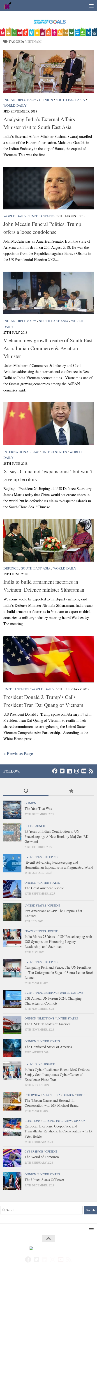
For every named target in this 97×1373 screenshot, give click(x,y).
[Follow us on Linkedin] (69, 771)
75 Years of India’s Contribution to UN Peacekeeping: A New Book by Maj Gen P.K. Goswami (57, 836)
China (55, 1095)
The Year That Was (38, 808)
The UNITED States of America (47, 1024)
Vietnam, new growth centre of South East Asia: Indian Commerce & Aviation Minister (47, 348)
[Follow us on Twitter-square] (62, 771)
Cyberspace (45, 1064)
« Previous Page (18, 753)
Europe (48, 1121)
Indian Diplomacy (19, 99)
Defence (10, 568)
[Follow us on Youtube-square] (83, 771)
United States (42, 216)
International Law (21, 452)
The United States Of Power (44, 1179)
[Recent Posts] (25, 791)
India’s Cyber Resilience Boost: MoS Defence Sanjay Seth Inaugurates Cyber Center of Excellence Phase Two (57, 1074)
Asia (46, 1095)
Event (29, 857)
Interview (32, 1095)
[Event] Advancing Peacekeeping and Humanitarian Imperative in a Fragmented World (59, 864)
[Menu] (91, 5)
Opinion (46, 99)
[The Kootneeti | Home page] (9, 5)
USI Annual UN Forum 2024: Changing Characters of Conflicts (53, 1000)
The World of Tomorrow (42, 1156)
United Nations (71, 993)
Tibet (80, 1095)
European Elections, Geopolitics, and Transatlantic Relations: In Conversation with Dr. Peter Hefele (59, 1131)
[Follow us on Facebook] (55, 771)
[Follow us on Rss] (91, 771)
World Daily (15, 105)
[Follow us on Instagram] (76, 771)
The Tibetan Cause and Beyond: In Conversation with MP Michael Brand (52, 1103)
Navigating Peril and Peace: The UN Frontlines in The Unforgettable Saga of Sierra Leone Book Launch (59, 972)
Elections (46, 1018)
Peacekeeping (47, 857)
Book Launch (35, 826)
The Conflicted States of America (48, 1046)
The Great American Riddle (44, 888)
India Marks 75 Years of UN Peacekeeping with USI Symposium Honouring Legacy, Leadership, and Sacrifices (58, 941)
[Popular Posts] (71, 791)
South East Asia (70, 99)
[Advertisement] (48, 1322)
